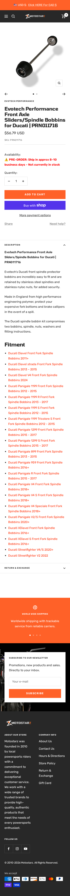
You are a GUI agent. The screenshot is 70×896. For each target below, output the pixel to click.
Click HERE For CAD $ (42, 5)
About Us (45, 741)
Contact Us (46, 748)
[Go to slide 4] (40, 635)
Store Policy (47, 763)
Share (8, 224)
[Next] (64, 94)
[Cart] (64, 16)
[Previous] (6, 94)
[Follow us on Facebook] (8, 849)
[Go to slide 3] (36, 635)
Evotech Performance (19, 101)
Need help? (58, 224)
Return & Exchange (17, 568)
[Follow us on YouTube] (25, 849)
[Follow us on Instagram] (17, 849)
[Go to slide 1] (33, 94)
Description (12, 245)
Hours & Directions (52, 756)
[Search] (13, 16)
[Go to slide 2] (36, 94)
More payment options (35, 215)
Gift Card (45, 783)
